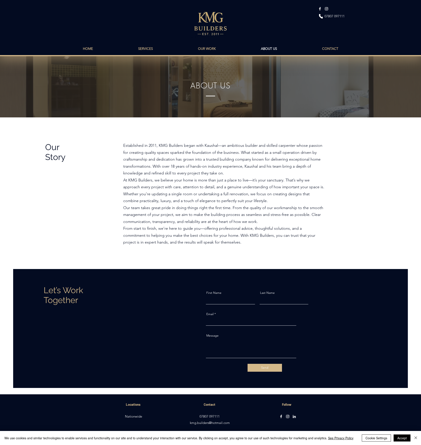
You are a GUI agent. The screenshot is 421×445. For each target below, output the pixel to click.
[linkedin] (294, 416)
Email (210, 314)
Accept (402, 438)
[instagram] (326, 9)
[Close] (415, 437)
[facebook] (320, 9)
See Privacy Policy (340, 438)
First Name (213, 292)
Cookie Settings (376, 438)
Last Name (267, 292)
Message (212, 335)
